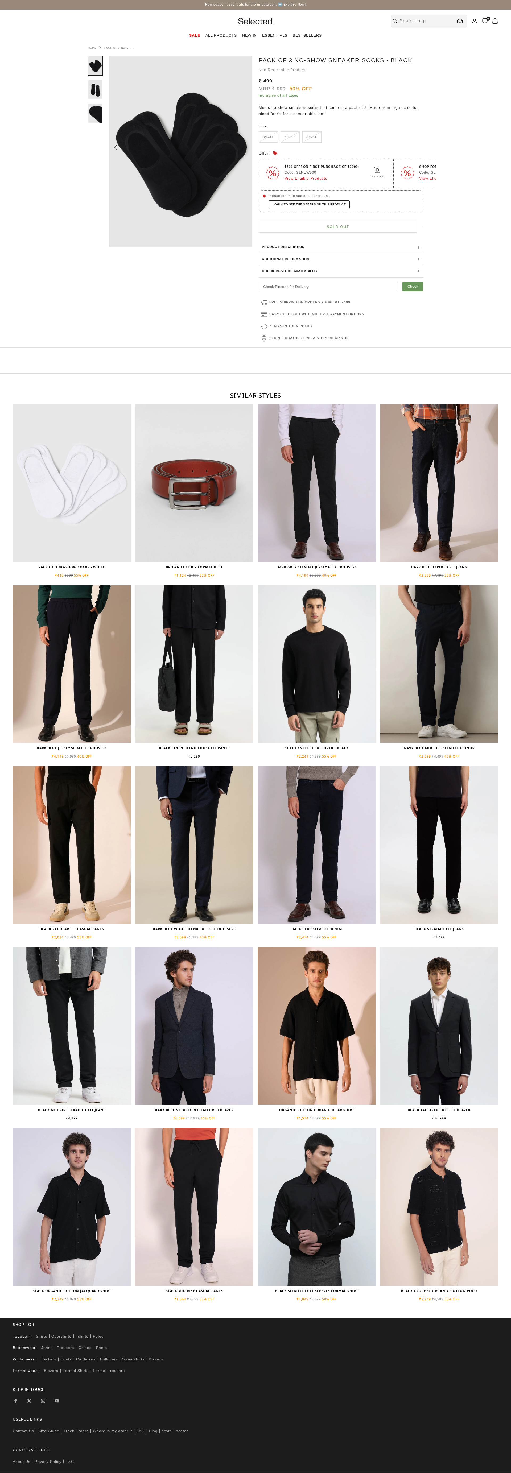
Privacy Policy (48, 1461)
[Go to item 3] (95, 113)
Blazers (156, 1359)
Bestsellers (307, 35)
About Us (21, 1461)
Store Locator (175, 1431)
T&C (70, 1461)
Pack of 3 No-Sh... (119, 47)
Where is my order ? (112, 1431)
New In (249, 35)
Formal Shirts (76, 1370)
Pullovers (109, 1359)
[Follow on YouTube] (57, 1401)
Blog (153, 1431)
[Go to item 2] (95, 90)
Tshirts (82, 1336)
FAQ (141, 1431)
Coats (66, 1359)
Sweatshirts (133, 1359)
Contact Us (23, 1431)
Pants (101, 1348)
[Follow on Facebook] (15, 1401)
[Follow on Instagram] (43, 1401)
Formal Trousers (109, 1370)
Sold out (338, 227)
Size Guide (48, 1431)
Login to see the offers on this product (309, 204)
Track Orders (76, 1431)
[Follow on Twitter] (29, 1401)
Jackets (49, 1359)
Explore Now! (294, 4)
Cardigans (86, 1359)
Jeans (47, 1348)
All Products (221, 35)
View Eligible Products (306, 178)
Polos (98, 1336)
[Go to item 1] (95, 66)
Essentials (274, 35)
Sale (194, 35)
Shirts (41, 1336)
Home (92, 47)
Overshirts (61, 1336)
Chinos (85, 1348)
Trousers (65, 1348)
